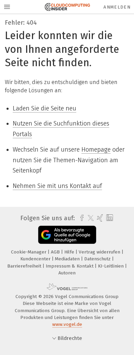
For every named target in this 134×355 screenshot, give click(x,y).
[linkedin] (109, 218)
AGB (56, 252)
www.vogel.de (67, 324)
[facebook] (80, 218)
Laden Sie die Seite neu (44, 108)
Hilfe (70, 252)
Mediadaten (68, 259)
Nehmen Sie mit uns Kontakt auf (57, 186)
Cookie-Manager (29, 252)
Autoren (67, 273)
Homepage (96, 149)
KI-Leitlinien (111, 266)
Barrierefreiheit (25, 266)
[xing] (99, 218)
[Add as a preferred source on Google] (67, 235)
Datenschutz (98, 259)
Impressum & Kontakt (70, 266)
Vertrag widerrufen (100, 252)
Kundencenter (36, 259)
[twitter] (88, 218)
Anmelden (117, 7)
